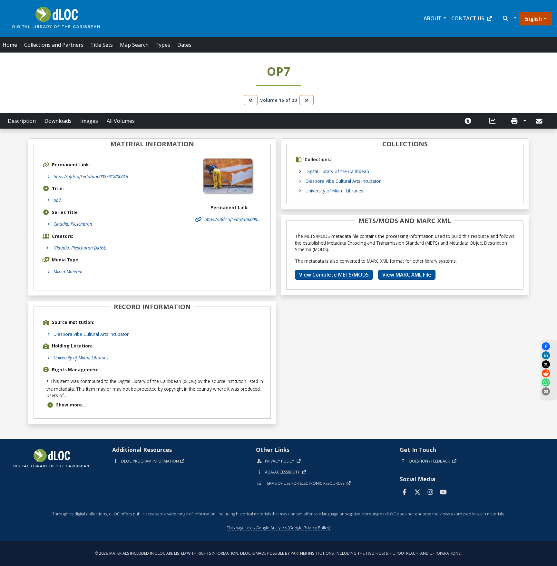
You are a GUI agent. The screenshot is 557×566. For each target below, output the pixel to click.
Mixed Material (68, 271)
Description (22, 120)
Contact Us (467, 18)
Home (10, 44)
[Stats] (492, 120)
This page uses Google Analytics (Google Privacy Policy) (278, 528)
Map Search (134, 44)
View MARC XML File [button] (406, 274)
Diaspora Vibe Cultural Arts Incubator (91, 334)
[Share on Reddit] (549, 373)
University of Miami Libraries (81, 358)
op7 (57, 200)
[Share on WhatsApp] (549, 382)
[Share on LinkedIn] (549, 355)
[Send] (539, 121)
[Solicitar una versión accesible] (468, 120)
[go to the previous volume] (251, 100)
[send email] (549, 391)
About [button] (433, 18)
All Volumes (121, 120)
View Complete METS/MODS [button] (334, 274)
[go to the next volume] (306, 100)
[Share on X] (549, 364)
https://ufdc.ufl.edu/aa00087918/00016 (91, 176)
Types (162, 44)
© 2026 (278, 553)
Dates (184, 44)
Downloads (58, 120)
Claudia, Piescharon (73, 224)
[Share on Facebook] (549, 346)
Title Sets (101, 44)
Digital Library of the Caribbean (337, 171)
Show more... (71, 405)
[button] (509, 18)
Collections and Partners (53, 44)
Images (89, 120)
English (533, 18)
